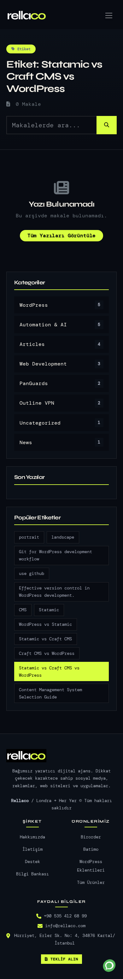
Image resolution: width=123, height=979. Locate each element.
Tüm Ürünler (91, 882)
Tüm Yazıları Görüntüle (61, 235)
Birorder (91, 837)
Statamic (49, 610)
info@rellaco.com (65, 925)
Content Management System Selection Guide (50, 693)
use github (31, 573)
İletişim (32, 849)
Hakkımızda (32, 837)
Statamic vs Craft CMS (45, 639)
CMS (22, 610)
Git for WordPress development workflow (55, 555)
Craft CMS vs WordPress (46, 653)
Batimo (90, 849)
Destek (32, 861)
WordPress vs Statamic (45, 624)
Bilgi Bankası (32, 874)
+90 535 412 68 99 (65, 916)
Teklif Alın (64, 959)
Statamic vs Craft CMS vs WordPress (49, 671)
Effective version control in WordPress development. (54, 591)
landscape (62, 537)
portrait (29, 537)
